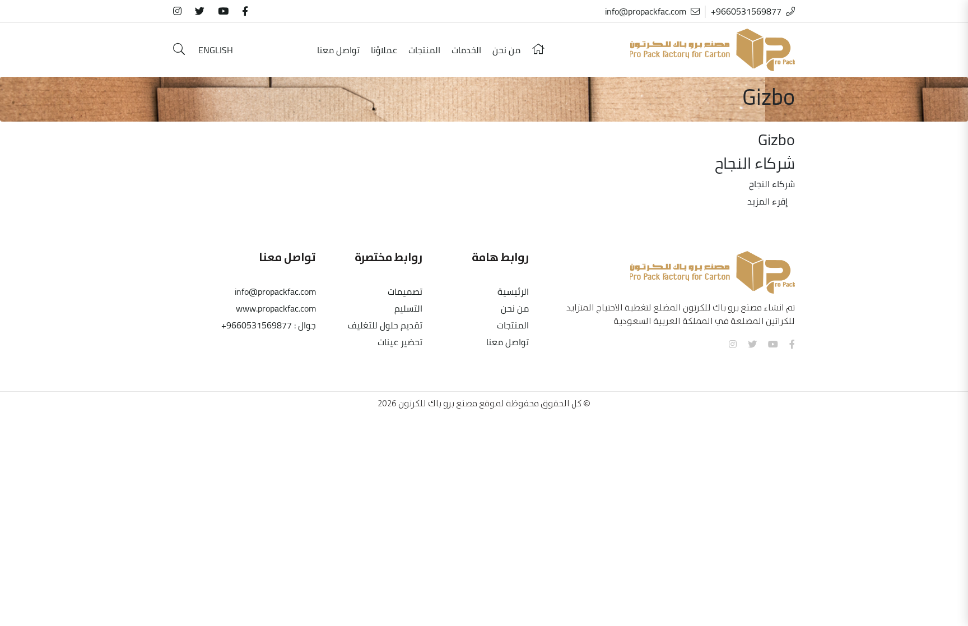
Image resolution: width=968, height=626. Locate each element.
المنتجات (424, 50)
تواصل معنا (338, 50)
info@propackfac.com (645, 11)
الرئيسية (513, 291)
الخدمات (466, 50)
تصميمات (405, 291)
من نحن (506, 50)
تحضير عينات (400, 342)
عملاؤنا (384, 50)
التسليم (408, 308)
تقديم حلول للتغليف (385, 325)
